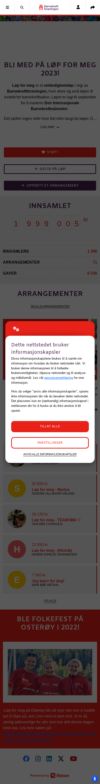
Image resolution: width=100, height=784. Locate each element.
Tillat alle (50, 426)
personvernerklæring (58, 378)
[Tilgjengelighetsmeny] (95, 779)
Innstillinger (50, 443)
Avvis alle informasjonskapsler (50, 454)
